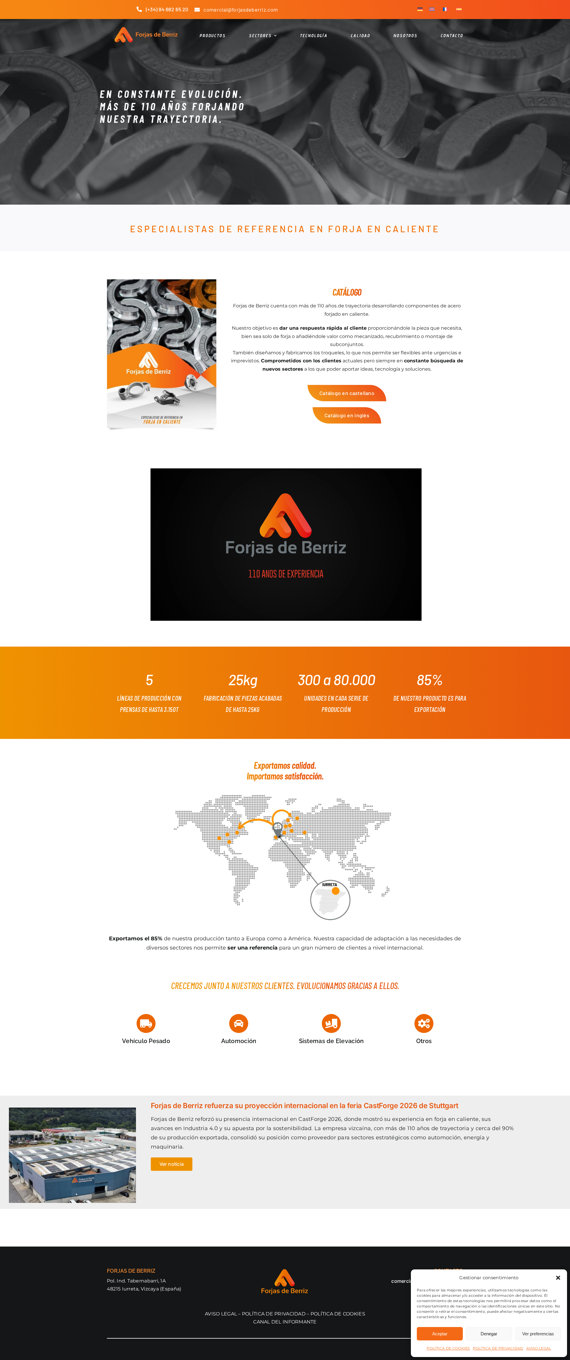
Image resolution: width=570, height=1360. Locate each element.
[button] (558, 1278)
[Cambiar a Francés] (445, 9)
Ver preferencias (538, 1333)
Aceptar (439, 1333)
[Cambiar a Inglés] (432, 9)
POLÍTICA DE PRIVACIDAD (498, 1348)
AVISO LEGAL (538, 1348)
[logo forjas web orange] (146, 29)
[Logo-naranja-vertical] (285, 1270)
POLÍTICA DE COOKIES (448, 1348)
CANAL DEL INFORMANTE (284, 1322)
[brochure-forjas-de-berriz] (161, 282)
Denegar (489, 1333)
